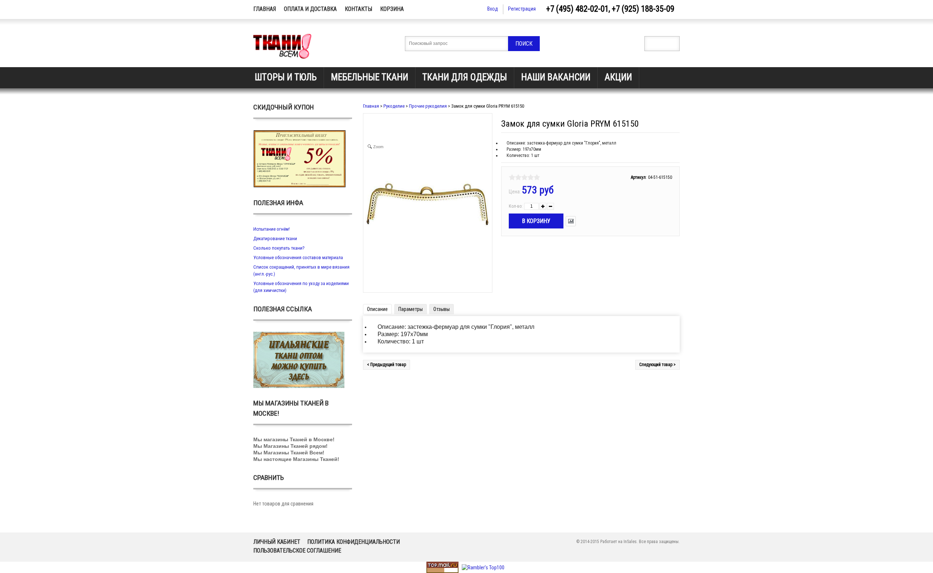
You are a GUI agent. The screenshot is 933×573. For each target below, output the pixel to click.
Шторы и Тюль (286, 77)
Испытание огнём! (271, 229)
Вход (492, 9)
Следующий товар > (657, 364)
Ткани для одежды (464, 77)
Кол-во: (516, 206)
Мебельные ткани (369, 77)
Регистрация (522, 9)
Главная (264, 8)
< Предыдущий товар (386, 364)
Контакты (358, 8)
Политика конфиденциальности (353, 541)
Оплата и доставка (310, 8)
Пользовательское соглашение (297, 550)
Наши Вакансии (555, 77)
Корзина (392, 8)
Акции (618, 77)
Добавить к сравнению (571, 221)
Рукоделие (394, 106)
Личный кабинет (276, 541)
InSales (630, 541)
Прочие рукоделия (428, 106)
